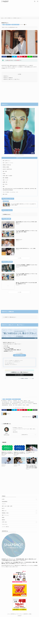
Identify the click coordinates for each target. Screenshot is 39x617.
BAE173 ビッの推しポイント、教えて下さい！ (12, 79)
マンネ (25, 403)
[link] (13, 432)
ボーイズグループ (21, 403)
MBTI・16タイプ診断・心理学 (7, 506)
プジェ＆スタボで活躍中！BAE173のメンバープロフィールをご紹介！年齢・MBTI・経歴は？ (23, 204)
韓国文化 (3, 519)
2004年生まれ (5, 400)
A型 (18, 400)
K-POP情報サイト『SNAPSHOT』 (24, 378)
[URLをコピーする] (34, 56)
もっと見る (19, 292)
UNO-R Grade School (15, 403)
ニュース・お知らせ (5, 526)
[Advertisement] (19, 10)
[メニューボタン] (37, 1)
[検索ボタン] (34, 1)
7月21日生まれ (15, 400)
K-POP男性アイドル (8, 24)
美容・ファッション (5, 515)
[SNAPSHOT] (5, 1)
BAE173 (21, 400)
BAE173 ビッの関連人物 (8, 77)
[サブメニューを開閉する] (36, 499)
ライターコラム (4, 524)
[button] (4, 56)
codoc (33, 378)
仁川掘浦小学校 (35, 403)
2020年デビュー (10, 400)
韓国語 (3, 517)
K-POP (3, 24)
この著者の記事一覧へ (24, 434)
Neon (6, 433)
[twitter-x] (16, 432)
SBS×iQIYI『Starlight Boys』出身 (6, 403)
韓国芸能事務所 (4, 501)
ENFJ (29, 400)
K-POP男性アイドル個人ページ (15, 24)
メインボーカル (29, 403)
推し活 (3, 508)
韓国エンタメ (4, 510)
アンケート (4, 503)
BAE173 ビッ (6, 76)
